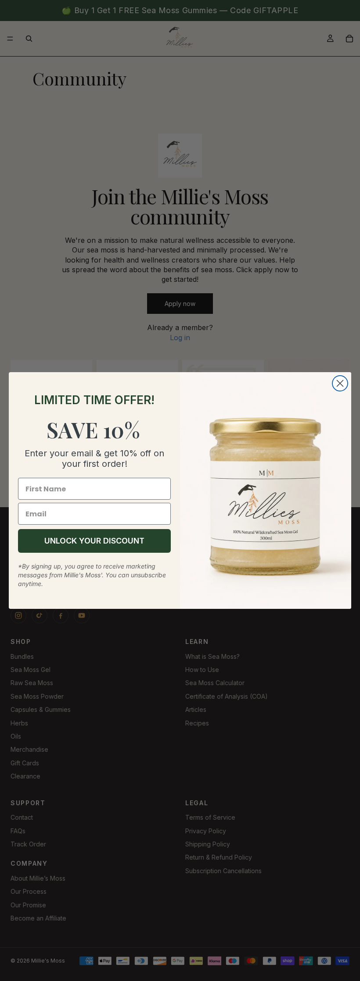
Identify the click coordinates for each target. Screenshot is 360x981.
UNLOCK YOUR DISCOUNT (94, 540)
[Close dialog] (340, 383)
